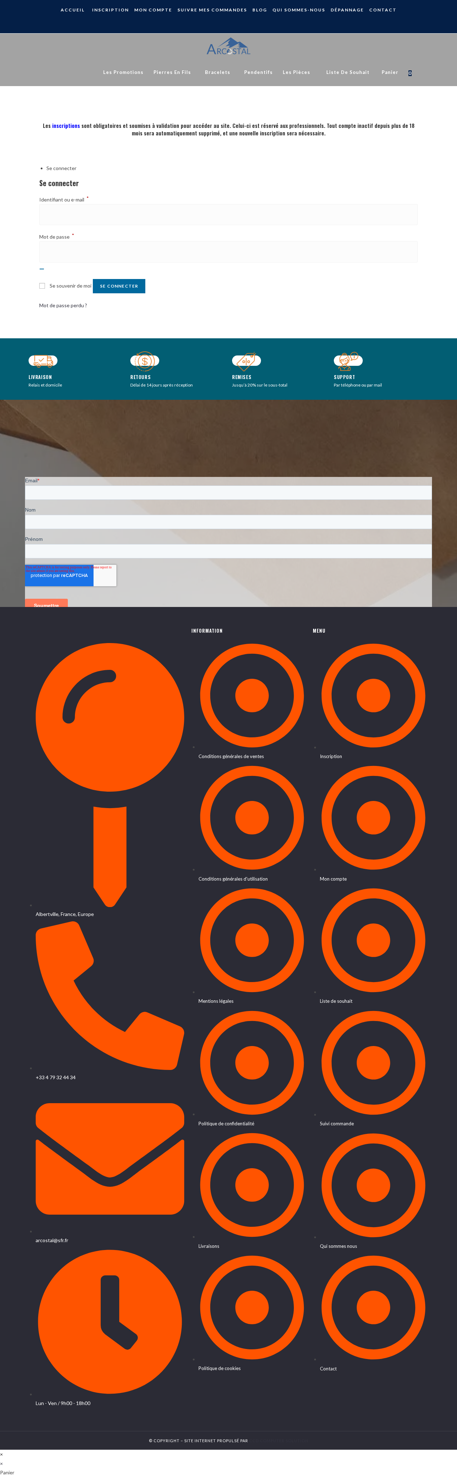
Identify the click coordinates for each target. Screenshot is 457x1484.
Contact (383, 10)
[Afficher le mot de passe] (41, 269)
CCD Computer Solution (278, 1440)
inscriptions (66, 125)
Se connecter (119, 286)
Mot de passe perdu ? (63, 305)
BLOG (259, 10)
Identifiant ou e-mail (64, 199)
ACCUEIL (73, 10)
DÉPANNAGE (347, 10)
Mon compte (153, 10)
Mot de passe (56, 237)
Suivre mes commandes (212, 10)
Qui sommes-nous (298, 10)
